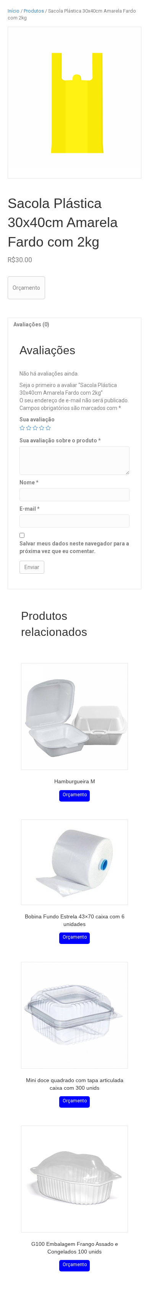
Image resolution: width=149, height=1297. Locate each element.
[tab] (74, 324)
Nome (29, 482)
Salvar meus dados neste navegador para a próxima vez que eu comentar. (74, 547)
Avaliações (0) (31, 324)
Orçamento (26, 288)
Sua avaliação (37, 419)
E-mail (29, 509)
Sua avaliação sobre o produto (60, 440)
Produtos (34, 11)
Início (13, 11)
